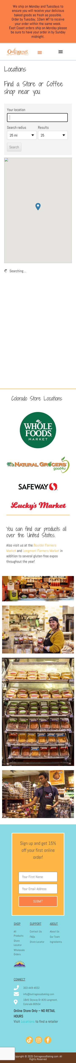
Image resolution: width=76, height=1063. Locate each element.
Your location (16, 109)
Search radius (16, 127)
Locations (28, 1021)
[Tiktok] (29, 1040)
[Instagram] (38, 1040)
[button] (39, 52)
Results (43, 127)
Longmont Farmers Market (41, 550)
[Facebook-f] (47, 1040)
